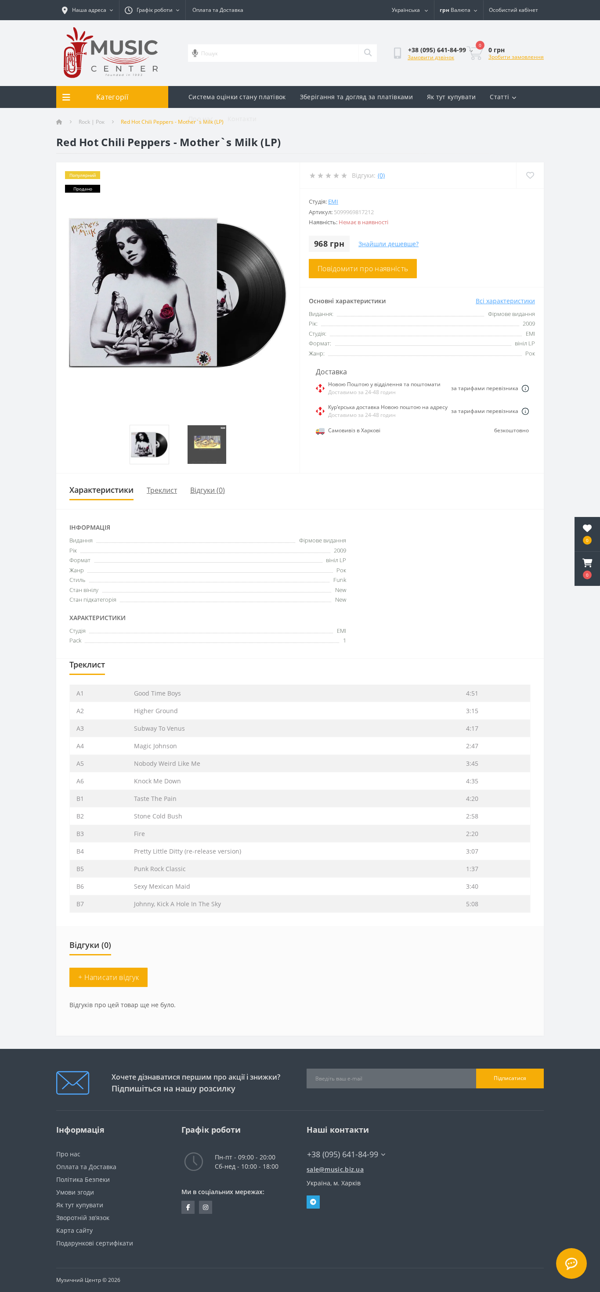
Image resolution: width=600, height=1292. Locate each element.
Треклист (162, 490)
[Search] (367, 53)
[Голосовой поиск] (195, 53)
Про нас (200, 119)
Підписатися (510, 1078)
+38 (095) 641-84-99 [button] (342, 1154)
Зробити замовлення (516, 57)
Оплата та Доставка (217, 10)
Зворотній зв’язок (82, 1217)
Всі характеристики (505, 301)
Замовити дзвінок (431, 57)
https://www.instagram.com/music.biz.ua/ (205, 1207)
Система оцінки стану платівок (237, 97)
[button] (587, 569)
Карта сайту (74, 1230)
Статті (499, 97)
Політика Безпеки (83, 1179)
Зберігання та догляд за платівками (356, 97)
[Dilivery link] (525, 388)
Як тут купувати (451, 97)
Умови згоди (75, 1192)
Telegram (313, 1202)
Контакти (242, 119)
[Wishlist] (530, 175)
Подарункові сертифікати (94, 1243)
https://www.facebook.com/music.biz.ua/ (188, 1207)
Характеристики (101, 489)
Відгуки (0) (207, 490)
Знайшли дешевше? (388, 244)
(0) (381, 175)
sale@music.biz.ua (335, 1169)
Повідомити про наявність (363, 268)
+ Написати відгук (108, 977)
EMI (333, 201)
